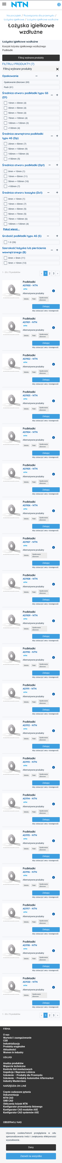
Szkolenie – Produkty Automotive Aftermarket (28, 1078)
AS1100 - (30, 285)
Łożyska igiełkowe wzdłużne (42, 19)
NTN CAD (8, 1097)
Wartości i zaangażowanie (17, 1037)
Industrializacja (11, 1043)
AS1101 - (30, 322)
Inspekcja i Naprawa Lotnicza (19, 1072)
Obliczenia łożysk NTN (15, 1103)
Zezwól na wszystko (31, 1156)
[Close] (57, 69)
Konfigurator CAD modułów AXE (20, 1109)
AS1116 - (30, 871)
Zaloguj (45, 306)
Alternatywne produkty (33, 293)
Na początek (14, 15)
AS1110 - (30, 651)
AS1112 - (30, 725)
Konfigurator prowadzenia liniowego (22, 1106)
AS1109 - (30, 615)
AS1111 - (30, 688)
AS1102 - (30, 358)
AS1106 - (30, 505)
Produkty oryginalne (14, 1046)
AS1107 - (30, 541)
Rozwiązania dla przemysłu (39, 15)
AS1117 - (30, 908)
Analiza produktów (13, 1063)
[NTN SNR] (19, 5)
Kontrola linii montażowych (17, 1069)
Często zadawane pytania (17, 1091)
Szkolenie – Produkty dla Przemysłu (22, 1075)
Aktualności (9, 1049)
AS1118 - (30, 945)
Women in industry (13, 1052)
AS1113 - (30, 761)
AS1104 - (30, 432)
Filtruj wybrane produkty (31, 57)
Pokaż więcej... (11, 229)
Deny (31, 1147)
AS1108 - (30, 578)
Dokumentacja (11, 1094)
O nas (6, 1034)
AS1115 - (30, 835)
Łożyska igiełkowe (14, 19)
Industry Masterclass (14, 1081)
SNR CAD (8, 1100)
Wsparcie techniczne (14, 1066)
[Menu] (4, 4)
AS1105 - (30, 468)
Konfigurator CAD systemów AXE (21, 1112)
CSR (5, 1040)
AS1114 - (30, 798)
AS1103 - (30, 395)
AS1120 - (30, 981)
